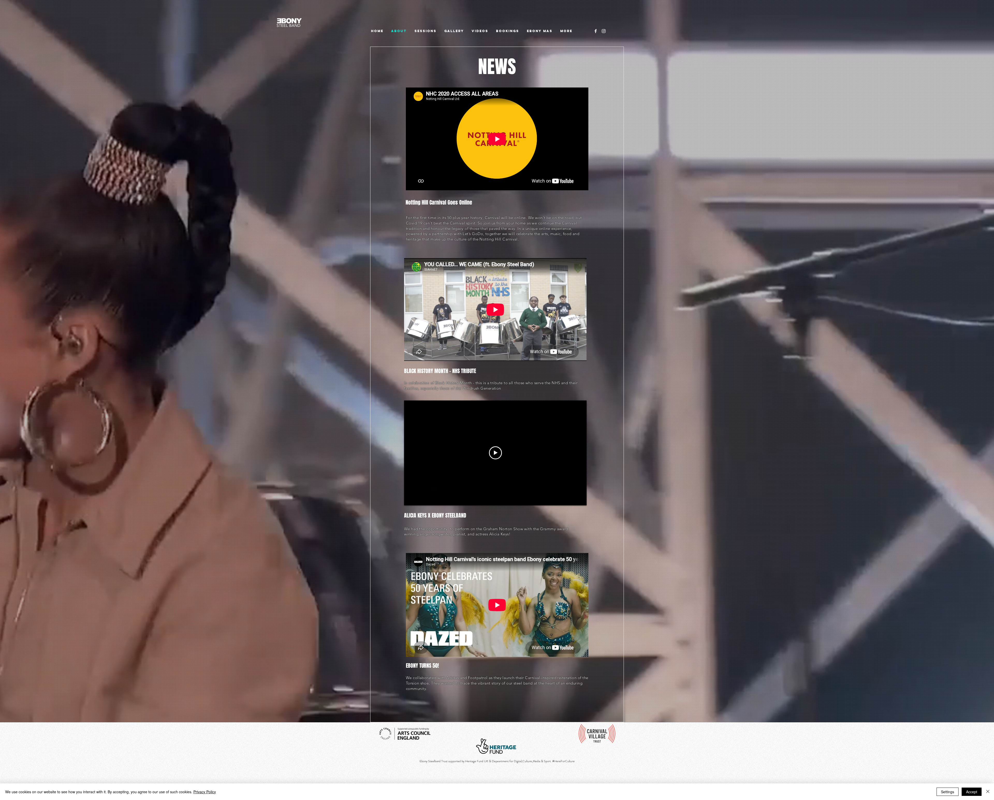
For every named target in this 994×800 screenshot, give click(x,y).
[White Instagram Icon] (603, 31)
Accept (971, 791)
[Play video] (495, 452)
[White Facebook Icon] (595, 31)
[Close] (988, 792)
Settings (947, 791)
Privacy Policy (204, 791)
